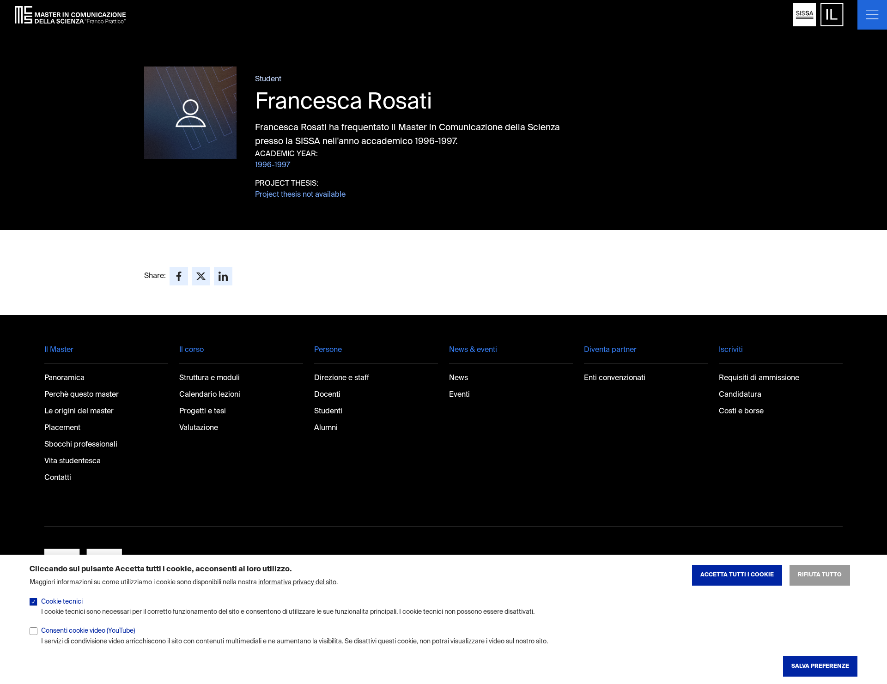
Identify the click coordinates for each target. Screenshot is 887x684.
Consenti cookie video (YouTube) (88, 631)
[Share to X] (201, 276)
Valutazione (198, 428)
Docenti (327, 395)
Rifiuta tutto (820, 575)
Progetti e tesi (202, 411)
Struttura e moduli (209, 378)
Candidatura (740, 395)
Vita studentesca (72, 461)
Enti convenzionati (614, 378)
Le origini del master (79, 411)
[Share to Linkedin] (223, 276)
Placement (62, 428)
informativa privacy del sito (297, 582)
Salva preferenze (820, 666)
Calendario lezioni (209, 395)
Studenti (328, 411)
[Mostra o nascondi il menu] (872, 15)
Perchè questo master (81, 395)
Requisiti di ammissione (759, 378)
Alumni (326, 428)
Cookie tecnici (62, 602)
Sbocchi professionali (80, 444)
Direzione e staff (341, 378)
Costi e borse (741, 411)
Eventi (459, 395)
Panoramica (64, 378)
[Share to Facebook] (179, 276)
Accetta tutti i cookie (737, 575)
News (458, 378)
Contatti (57, 478)
